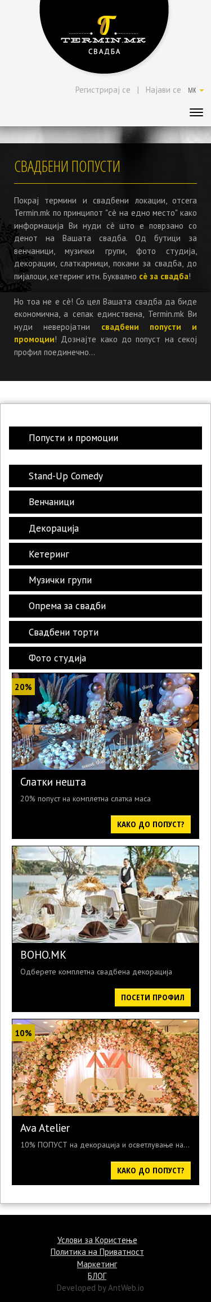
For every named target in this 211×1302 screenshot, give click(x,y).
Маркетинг (97, 1264)
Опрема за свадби (67, 606)
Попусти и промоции (73, 438)
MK (192, 90)
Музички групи (60, 580)
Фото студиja (57, 658)
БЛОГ (97, 1276)
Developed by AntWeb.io (100, 1287)
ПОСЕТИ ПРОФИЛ (153, 996)
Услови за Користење (97, 1240)
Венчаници (51, 502)
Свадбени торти (63, 632)
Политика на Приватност (97, 1251)
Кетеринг (49, 554)
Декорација (54, 528)
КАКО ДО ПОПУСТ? (151, 823)
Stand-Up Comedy (66, 476)
